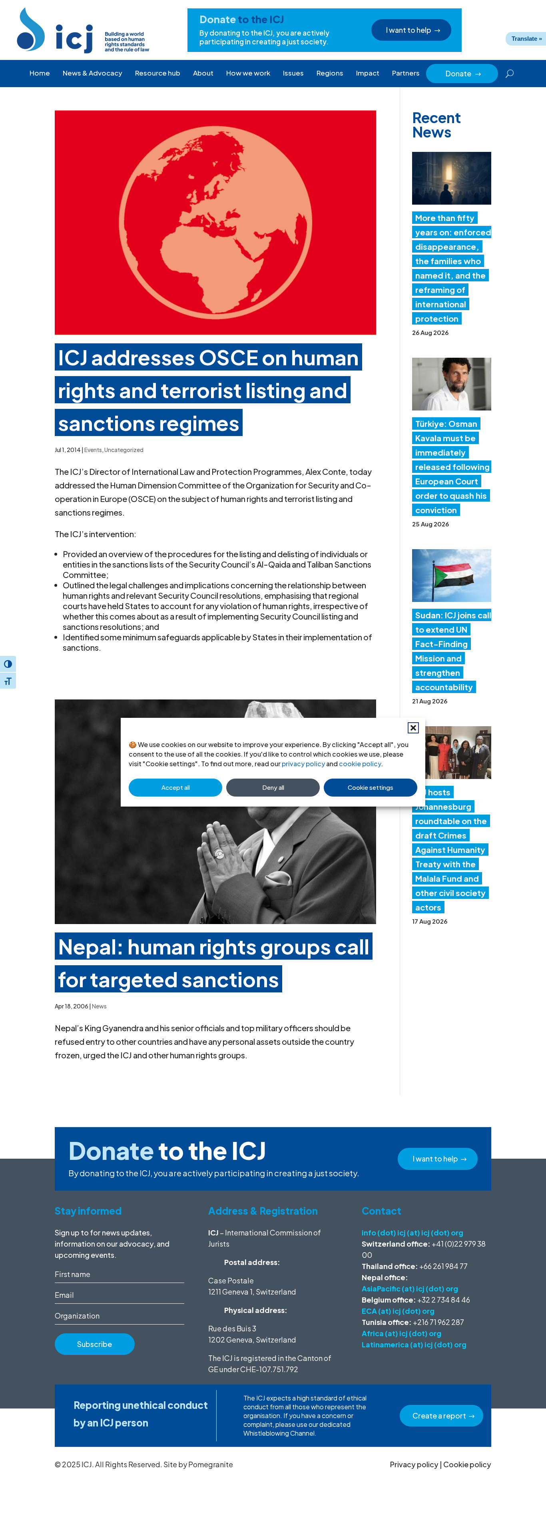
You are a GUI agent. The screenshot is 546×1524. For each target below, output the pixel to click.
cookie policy (360, 763)
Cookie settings (370, 787)
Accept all (175, 787)
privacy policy (303, 763)
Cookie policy (467, 1464)
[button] (413, 728)
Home (40, 72)
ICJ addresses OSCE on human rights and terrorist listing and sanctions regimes (208, 389)
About (203, 72)
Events (93, 449)
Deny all (273, 787)
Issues (293, 72)
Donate (464, 73)
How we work (248, 72)
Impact (367, 72)
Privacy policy (414, 1464)
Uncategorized (123, 449)
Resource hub (157, 72)
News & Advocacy (92, 72)
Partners (406, 72)
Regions (330, 72)
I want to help (408, 29)
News (99, 1006)
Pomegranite (210, 1464)
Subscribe (94, 1344)
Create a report (439, 1415)
